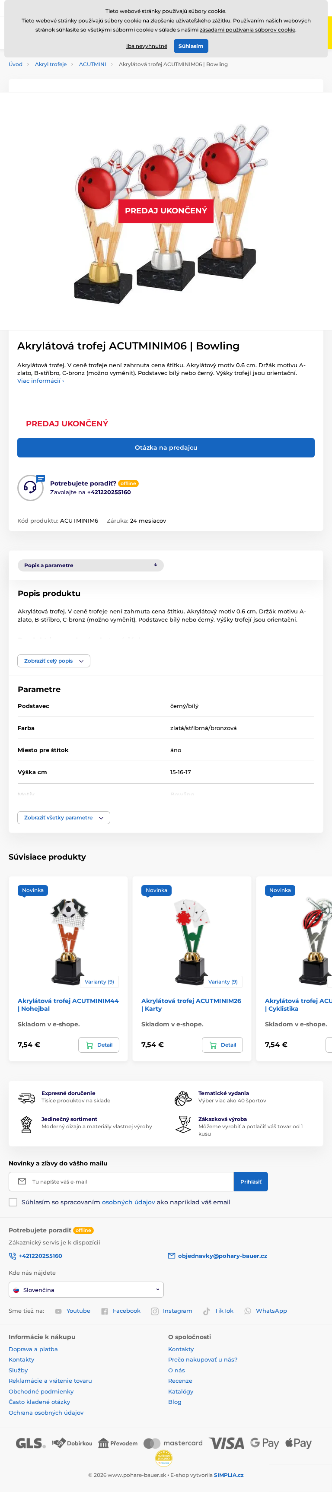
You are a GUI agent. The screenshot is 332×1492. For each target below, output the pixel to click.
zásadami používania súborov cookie (247, 29)
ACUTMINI (92, 64)
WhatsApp (271, 1310)
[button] (54, 661)
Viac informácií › (40, 380)
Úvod (15, 64)
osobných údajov (128, 1202)
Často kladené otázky (39, 1401)
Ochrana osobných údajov (46, 1412)
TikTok (224, 1310)
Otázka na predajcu (166, 447)
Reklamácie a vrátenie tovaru (50, 1380)
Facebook (126, 1310)
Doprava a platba (33, 1349)
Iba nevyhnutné (146, 46)
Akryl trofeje (51, 64)
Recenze (180, 1380)
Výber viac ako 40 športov (232, 1100)
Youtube (78, 1310)
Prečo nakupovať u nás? (202, 1359)
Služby (18, 1370)
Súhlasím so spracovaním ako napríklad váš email (126, 1202)
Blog (175, 1401)
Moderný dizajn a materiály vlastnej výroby (97, 1126)
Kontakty (21, 1359)
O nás (176, 1370)
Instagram (177, 1310)
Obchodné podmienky (41, 1391)
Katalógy (180, 1391)
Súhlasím (191, 46)
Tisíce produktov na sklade (76, 1100)
